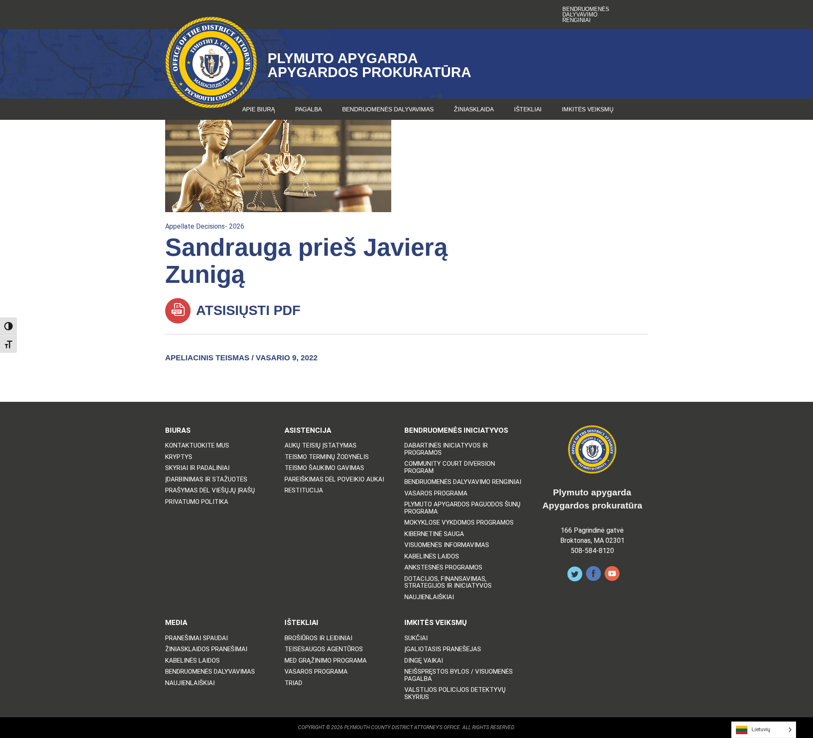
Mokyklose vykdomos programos (459, 522)
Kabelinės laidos (431, 556)
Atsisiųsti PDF (247, 310)
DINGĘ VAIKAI (423, 660)
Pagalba (308, 109)
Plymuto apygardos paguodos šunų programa (462, 508)
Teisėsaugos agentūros (324, 649)
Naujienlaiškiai (429, 597)
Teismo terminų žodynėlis (327, 457)
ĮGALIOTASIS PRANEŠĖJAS (442, 649)
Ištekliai (528, 109)
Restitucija (304, 490)
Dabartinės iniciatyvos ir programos (446, 449)
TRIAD (293, 683)
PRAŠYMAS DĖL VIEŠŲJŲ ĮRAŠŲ (210, 490)
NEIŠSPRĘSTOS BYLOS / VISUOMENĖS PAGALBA (458, 675)
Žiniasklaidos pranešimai (206, 649)
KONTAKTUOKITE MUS (197, 445)
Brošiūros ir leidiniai (318, 638)
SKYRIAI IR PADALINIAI (197, 468)
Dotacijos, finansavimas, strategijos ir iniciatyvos (448, 582)
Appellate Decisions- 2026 (204, 226)
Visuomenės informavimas (446, 545)
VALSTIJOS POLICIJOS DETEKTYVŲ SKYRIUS (455, 693)
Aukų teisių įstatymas (321, 445)
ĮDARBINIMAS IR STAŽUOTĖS (206, 479)
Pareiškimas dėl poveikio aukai (334, 479)
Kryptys (178, 457)
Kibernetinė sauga (434, 534)
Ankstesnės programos (443, 567)
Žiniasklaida (474, 109)
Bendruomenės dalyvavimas (388, 109)
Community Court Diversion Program (449, 467)
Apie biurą (258, 109)
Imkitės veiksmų (588, 109)
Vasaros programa (435, 493)
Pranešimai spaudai (196, 638)
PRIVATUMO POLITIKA (196, 502)
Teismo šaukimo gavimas (324, 468)
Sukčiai (416, 638)
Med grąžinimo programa (326, 660)
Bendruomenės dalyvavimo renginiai (585, 14)
